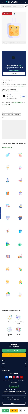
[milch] (8, 206)
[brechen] (8, 294)
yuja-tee (4, 117)
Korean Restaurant (17, 102)
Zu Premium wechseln (14, 355)
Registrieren (14, 386)
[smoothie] (20, 167)
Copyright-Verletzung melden (10, 393)
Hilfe (3, 367)
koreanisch (17, 114)
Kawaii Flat (6, 104)
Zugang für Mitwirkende (14, 350)
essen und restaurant (7, 114)
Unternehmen (6, 370)
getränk (4, 112)
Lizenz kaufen (14, 73)
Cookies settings (22, 393)
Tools (3, 363)
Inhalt (3, 360)
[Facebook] (6, 377)
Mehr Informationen (14, 70)
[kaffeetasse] (20, 218)
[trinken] (20, 155)
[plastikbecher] (8, 218)
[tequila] (20, 282)
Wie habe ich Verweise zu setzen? (10, 90)
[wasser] (8, 180)
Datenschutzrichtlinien (9, 391)
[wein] (20, 180)
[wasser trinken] (20, 206)
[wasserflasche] (8, 155)
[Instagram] (17, 377)
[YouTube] (21, 377)
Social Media (14, 373)
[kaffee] (20, 294)
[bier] (8, 256)
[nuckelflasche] (20, 193)
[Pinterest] (14, 377)
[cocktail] (8, 167)
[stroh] (8, 231)
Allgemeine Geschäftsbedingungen (14, 389)
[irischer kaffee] (20, 244)
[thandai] (8, 193)
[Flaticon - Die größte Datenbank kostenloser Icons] (12, 2)
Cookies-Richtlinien (20, 391)
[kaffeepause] (8, 244)
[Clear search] (18, 6)
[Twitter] (10, 377)
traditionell (10, 112)
